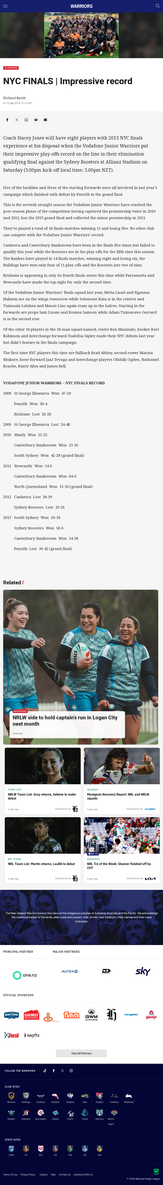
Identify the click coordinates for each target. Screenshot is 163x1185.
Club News (10, 68)
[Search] (157, 6)
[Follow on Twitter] (62, 1070)
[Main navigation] (5, 6)
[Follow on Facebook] (53, 1070)
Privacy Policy (27, 1174)
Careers (44, 1174)
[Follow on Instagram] (71, 1070)
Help (53, 1174)
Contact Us (65, 1174)
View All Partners (81, 1053)
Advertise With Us (83, 1174)
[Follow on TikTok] (45, 1070)
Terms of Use (10, 1174)
